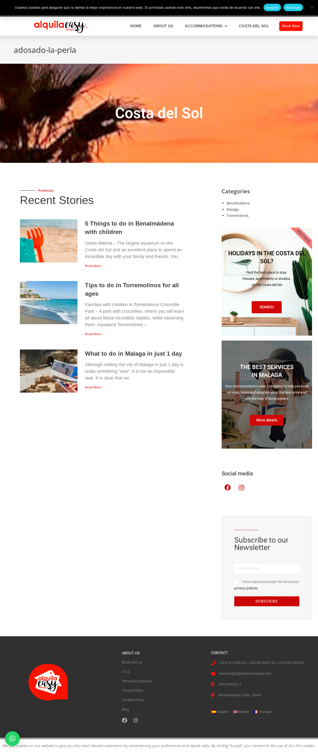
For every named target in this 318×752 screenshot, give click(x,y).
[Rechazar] (311, 7)
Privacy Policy (132, 691)
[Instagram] (241, 487)
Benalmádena (238, 203)
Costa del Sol (254, 26)
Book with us (132, 662)
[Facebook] (228, 487)
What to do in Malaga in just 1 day (133, 353)
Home (136, 26)
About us (163, 26)
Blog (125, 709)
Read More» (93, 266)
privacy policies (246, 588)
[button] (12, 738)
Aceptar (272, 7)
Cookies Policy (133, 700)
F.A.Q (125, 672)
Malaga (233, 209)
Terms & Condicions (137, 681)
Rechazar (293, 7)
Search (267, 307)
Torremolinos (238, 215)
